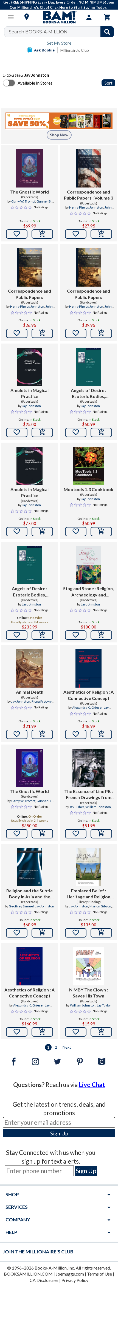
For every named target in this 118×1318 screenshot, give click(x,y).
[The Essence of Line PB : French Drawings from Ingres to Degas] (88, 767)
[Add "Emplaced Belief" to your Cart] (101, 933)
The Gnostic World (29, 191)
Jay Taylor (104, 1005)
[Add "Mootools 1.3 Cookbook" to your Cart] (101, 531)
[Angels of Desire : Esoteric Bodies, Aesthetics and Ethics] (88, 366)
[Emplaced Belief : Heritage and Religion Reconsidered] (88, 867)
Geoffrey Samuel (21, 906)
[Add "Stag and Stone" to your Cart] (101, 635)
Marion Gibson (100, 906)
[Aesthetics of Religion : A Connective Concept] (88, 668)
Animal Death (29, 691)
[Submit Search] (107, 31)
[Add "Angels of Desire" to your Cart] (101, 432)
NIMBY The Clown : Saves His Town (88, 992)
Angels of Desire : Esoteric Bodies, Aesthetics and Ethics (88, 394)
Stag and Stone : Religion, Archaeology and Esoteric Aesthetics (88, 592)
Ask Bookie (44, 50)
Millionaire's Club (74, 50)
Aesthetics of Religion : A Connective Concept (88, 694)
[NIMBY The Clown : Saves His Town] (88, 966)
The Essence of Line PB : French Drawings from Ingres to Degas (88, 795)
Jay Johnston (31, 406)
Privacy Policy (74, 1280)
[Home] (59, 17)
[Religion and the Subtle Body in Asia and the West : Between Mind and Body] (29, 867)
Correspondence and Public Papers (29, 293)
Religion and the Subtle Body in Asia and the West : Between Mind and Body (29, 894)
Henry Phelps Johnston (86, 207)
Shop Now (59, 134)
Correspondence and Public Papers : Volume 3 (88, 194)
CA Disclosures (44, 1280)
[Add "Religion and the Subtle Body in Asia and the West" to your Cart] (42, 933)
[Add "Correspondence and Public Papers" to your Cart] (101, 234)
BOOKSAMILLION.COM (28, 1273)
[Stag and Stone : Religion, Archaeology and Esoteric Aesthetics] (88, 565)
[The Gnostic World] (29, 168)
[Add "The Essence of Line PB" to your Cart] (101, 833)
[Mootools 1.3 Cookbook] (88, 465)
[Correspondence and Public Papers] (29, 267)
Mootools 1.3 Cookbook (88, 489)
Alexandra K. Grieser (87, 707)
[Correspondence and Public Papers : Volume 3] (88, 168)
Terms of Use (99, 1273)
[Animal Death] (29, 668)
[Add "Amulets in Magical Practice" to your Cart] (42, 432)
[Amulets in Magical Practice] (29, 366)
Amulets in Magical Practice (29, 393)
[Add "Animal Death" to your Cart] (42, 734)
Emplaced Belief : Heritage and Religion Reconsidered (88, 894)
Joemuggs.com (70, 1273)
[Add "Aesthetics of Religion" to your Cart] (101, 734)
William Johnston (98, 807)
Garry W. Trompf (23, 201)
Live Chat (92, 1084)
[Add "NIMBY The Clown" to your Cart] (101, 1032)
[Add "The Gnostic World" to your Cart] (42, 234)
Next (67, 1047)
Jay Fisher (76, 807)
